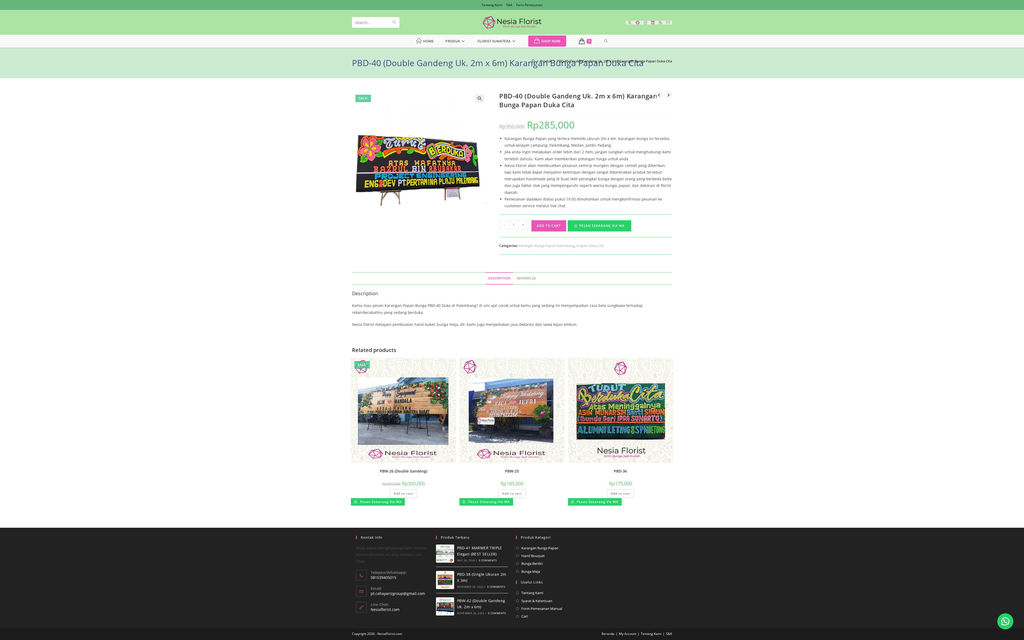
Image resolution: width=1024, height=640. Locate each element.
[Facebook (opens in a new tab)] (638, 23)
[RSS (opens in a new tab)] (660, 23)
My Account (627, 633)
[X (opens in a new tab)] (630, 23)
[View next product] (668, 95)
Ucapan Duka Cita (590, 245)
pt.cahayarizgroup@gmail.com (398, 593)
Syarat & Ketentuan (536, 600)
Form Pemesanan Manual (541, 608)
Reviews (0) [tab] (526, 278)
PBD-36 (620, 471)
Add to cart (549, 225)
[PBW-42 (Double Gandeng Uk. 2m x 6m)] (445, 606)
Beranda (608, 633)
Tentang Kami (492, 5)
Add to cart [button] (403, 493)
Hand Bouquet (533, 555)
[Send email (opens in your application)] (668, 23)
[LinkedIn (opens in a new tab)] (653, 23)
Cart (524, 616)
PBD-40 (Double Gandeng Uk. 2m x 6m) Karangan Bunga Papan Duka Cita (614, 61)
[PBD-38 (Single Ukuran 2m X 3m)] (445, 580)
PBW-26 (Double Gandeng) (403, 471)
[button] (479, 98)
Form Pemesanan (529, 5)
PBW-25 (512, 471)
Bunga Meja (530, 571)
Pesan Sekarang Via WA (602, 225)
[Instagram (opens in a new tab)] (645, 23)
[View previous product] (659, 95)
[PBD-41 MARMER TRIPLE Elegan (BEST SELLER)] (445, 554)
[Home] (533, 61)
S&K (509, 5)
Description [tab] (499, 278)
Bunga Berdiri (532, 563)
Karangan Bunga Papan (539, 548)
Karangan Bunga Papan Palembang (546, 245)
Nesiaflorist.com (385, 609)
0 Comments (488, 560)
